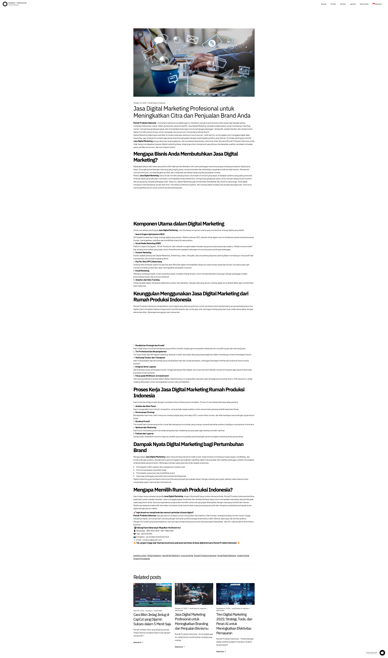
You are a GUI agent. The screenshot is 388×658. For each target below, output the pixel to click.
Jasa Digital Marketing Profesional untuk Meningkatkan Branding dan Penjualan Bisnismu (191, 621)
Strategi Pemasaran (141, 558)
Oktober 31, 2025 (181, 608)
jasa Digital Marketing (171, 555)
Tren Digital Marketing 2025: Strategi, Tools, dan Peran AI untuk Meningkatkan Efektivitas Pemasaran (234, 623)
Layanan (149, 611)
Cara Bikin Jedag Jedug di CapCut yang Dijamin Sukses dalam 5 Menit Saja (152, 619)
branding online (139, 555)
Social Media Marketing (226, 555)
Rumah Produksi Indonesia (205, 555)
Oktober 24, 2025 (139, 103)
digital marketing (154, 555)
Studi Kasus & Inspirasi (156, 103)
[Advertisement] (194, 204)
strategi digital (243, 555)
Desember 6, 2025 (223, 608)
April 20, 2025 (138, 611)
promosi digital (187, 555)
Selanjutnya (137, 642)
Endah (158, 611)
